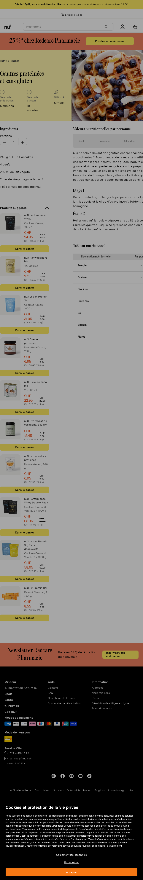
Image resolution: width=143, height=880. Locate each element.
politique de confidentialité (37, 825)
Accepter (71, 872)
